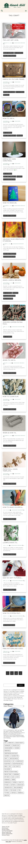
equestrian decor (17, 763)
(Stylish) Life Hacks (9, 92)
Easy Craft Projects (10, 55)
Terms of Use (5, 826)
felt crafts (16, 766)
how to (21, 782)
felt (10, 766)
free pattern (7, 774)
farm (5, 766)
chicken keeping (8, 748)
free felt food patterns (10, 771)
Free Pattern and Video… (13, 648)
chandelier (7, 745)
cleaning (6, 755)
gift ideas (6, 777)
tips (19, 790)
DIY (13, 761)
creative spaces (14, 758)
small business (18, 787)
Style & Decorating (9, 179)
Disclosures (5, 828)
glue (13, 777)
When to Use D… (9, 360)
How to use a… (9, 118)
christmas (7, 750)
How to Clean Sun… (11, 396)
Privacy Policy (5, 829)
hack (17, 777)
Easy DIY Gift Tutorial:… (13, 578)
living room (20, 784)
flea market (7, 769)
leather (13, 784)
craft (5, 758)
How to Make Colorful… (13, 507)
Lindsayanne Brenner (19, 42)
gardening (16, 774)
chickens (17, 748)
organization (8, 787)
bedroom (11, 742)
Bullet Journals (8, 52)
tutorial (6, 792)
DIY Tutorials (19, 52)
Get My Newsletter (7, 831)
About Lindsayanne (7, 833)
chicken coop (15, 745)
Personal (6, 94)
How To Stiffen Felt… (12, 613)
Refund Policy (5, 835)
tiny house (13, 790)
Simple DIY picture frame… (14, 79)
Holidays (19, 176)
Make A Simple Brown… (12, 280)
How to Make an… (10, 203)
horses (15, 782)
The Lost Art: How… (11, 40)
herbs (13, 779)
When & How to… (10, 433)
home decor (7, 782)
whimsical (20, 792)
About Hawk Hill (6, 832)
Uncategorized (8, 298)
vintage (13, 792)
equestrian (7, 763)
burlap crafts (19, 742)
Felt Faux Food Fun (9, 625)
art (5, 742)
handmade (7, 779)
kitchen (6, 784)
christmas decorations (10, 753)
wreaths (6, 795)
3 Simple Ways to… (10, 542)
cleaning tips (14, 755)
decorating (7, 761)
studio (6, 790)
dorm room (20, 761)
